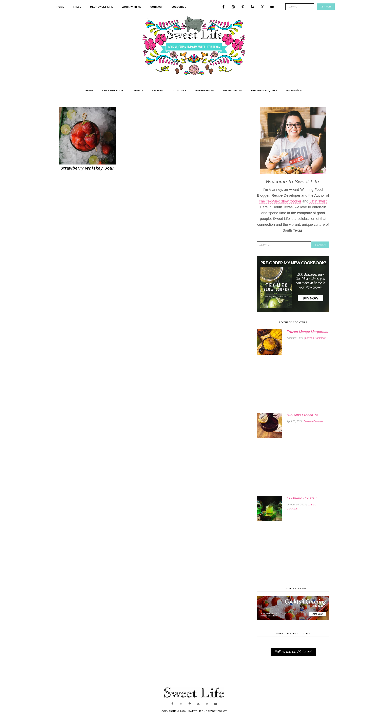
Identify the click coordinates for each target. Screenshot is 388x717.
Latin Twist (318, 201)
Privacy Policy (216, 711)
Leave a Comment (315, 338)
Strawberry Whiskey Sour (87, 168)
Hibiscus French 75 (302, 415)
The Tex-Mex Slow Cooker (280, 201)
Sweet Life (194, 46)
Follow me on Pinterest (293, 652)
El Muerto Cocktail (302, 498)
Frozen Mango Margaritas (307, 331)
